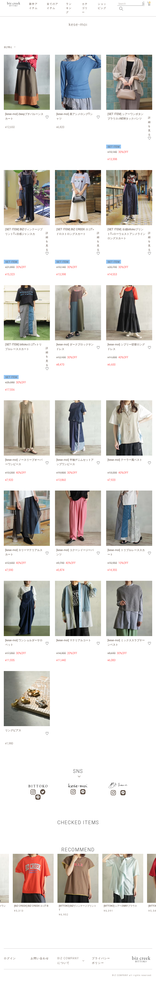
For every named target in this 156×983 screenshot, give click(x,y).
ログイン (10, 958)
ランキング (69, 8)
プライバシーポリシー (101, 960)
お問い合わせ (40, 958)
